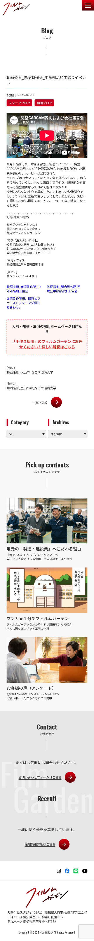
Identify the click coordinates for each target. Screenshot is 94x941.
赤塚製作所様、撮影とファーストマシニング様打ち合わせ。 (23, 302)
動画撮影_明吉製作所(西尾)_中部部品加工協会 (63, 288)
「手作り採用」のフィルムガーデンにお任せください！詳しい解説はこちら (47, 343)
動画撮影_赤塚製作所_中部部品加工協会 (24, 288)
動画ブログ (44, 102)
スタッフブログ (19, 102)
